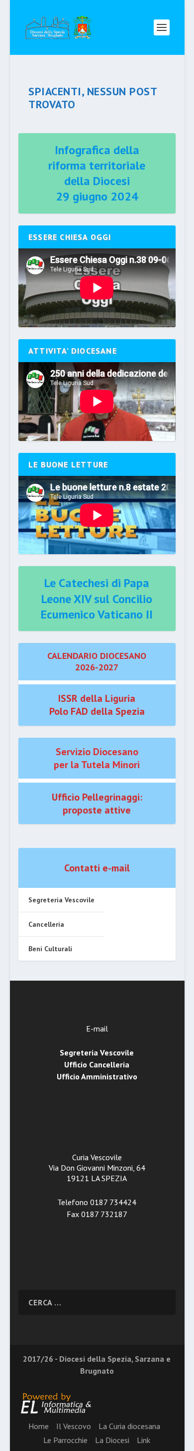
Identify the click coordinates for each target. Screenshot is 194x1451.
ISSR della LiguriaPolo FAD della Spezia (97, 705)
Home (38, 1426)
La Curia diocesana (129, 1426)
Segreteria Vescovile (61, 899)
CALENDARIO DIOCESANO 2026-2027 (96, 661)
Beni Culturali (50, 948)
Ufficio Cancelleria (96, 1064)
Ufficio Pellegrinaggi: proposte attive (97, 804)
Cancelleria (46, 924)
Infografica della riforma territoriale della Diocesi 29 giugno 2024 (96, 173)
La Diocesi (112, 1440)
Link (143, 1440)
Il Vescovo (73, 1426)
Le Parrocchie (65, 1440)
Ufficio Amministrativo (97, 1076)
